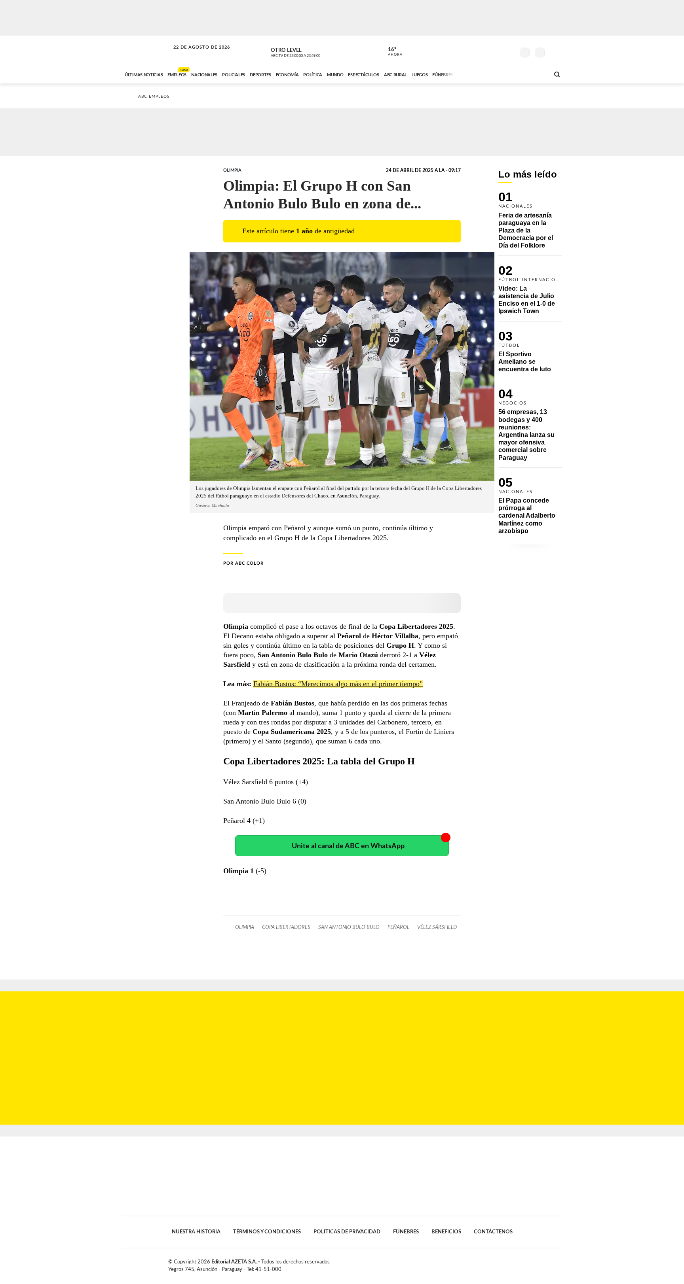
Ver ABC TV (310, 51)
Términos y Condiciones (267, 1231)
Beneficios (446, 1231)
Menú (555, 52)
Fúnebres (406, 1231)
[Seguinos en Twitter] (485, 51)
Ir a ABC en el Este (194, 54)
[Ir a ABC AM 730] (501, 74)
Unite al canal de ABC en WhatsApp (348, 846)
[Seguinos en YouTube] (497, 51)
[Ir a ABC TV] (480, 74)
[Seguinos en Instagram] (508, 51)
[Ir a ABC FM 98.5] (533, 74)
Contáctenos (493, 1231)
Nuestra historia (196, 1231)
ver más (390, 52)
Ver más (530, 223)
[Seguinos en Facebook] (473, 51)
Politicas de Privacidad (347, 1231)
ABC (146, 51)
